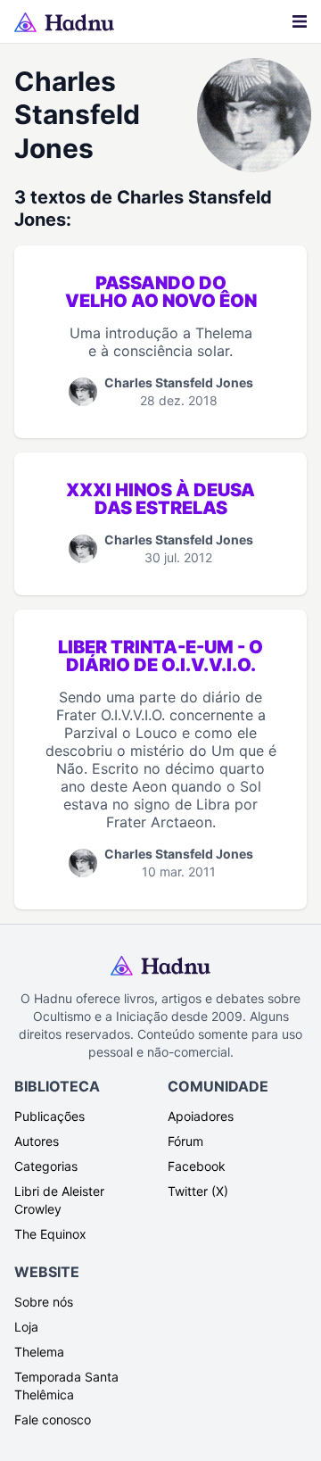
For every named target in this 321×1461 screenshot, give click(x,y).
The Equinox (50, 1233)
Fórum (185, 1141)
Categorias (46, 1166)
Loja (26, 1326)
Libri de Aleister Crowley (59, 1199)
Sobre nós (43, 1301)
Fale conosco (52, 1419)
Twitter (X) (198, 1191)
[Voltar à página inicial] (64, 22)
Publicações (49, 1116)
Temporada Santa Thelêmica (66, 1385)
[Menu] (299, 21)
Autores (36, 1141)
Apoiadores (201, 1116)
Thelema (39, 1351)
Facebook (197, 1166)
